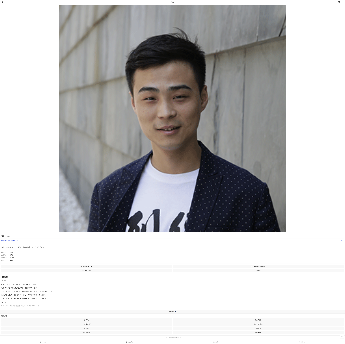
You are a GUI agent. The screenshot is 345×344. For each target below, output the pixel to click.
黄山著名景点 (87, 332)
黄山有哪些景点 (258, 324)
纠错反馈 (303, 342)
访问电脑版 (130, 342)
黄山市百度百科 (86, 270)
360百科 (172, 2)
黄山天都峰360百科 (86, 266)
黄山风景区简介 (86, 324)
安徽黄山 (86, 320)
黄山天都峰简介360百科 (258, 266)
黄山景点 (86, 328)
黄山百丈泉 (258, 332)
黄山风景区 (258, 320)
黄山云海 (258, 328)
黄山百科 (258, 270)
